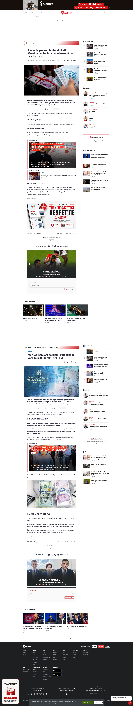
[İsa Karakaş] (86, 402)
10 (49, 276)
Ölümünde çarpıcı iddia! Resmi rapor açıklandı (98, 165)
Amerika (54, 655)
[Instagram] (40, 694)
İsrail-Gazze (55, 659)
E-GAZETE (94, 646)
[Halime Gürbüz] (86, 118)
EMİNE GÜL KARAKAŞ (34, 536)
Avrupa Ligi (45, 659)
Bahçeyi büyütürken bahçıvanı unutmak (98, 126)
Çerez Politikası (106, 700)
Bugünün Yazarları (26, 669)
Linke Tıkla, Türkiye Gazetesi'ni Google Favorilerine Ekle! (43, 43)
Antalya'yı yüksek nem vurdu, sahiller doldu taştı (98, 188)
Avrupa (54, 654)
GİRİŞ (107, 12)
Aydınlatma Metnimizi (59, 703)
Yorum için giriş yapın (69, 289)
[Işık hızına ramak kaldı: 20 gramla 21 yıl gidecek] (86, 184)
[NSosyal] (58, 246)
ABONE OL (101, 646)
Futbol (44, 652)
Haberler (34, 674)
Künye (44, 672)
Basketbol (45, 660)
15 (57, 276)
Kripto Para (35, 659)
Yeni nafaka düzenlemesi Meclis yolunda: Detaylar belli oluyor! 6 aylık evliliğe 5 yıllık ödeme (99, 173)
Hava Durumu (65, 654)
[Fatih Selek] (86, 411)
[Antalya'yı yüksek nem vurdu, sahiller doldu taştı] (86, 191)
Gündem (24, 650)
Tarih (74, 657)
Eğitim (24, 654)
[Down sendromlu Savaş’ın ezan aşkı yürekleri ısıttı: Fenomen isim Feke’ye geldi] (90, 54)
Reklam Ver (45, 679)
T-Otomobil (35, 662)
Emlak (34, 660)
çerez (53, 701)
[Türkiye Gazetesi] (66, 14)
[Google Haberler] (64, 246)
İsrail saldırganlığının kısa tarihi (97, 104)
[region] (66, 702)
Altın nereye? (92, 111)
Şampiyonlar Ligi (46, 657)
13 (54, 276)
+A (57, 109)
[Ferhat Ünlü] (86, 103)
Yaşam (64, 650)
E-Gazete (28, 12)
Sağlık (64, 652)
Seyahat (64, 657)
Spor (44, 650)
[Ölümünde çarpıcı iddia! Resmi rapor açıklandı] (86, 168)
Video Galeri (35, 677)
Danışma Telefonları (47, 676)
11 (51, 276)
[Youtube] (37, 694)
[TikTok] (44, 694)
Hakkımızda (45, 669)
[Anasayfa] (27, 646)
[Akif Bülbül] (86, 418)
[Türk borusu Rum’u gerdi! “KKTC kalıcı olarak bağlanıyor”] (90, 351)
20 (65, 276)
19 (63, 276)
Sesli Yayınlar (85, 654)
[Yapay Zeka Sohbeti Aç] (130, 703)
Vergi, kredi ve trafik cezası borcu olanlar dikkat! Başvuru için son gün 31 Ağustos (100, 473)
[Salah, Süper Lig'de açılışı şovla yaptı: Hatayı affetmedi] (90, 79)
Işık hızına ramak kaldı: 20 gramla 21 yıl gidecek (99, 181)
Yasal (44, 677)
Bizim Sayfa (85, 650)
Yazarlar (24, 667)
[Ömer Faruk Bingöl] (86, 111)
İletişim (44, 671)
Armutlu (91, 118)
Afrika (54, 657)
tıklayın (96, 141)
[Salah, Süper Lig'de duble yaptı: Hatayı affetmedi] (86, 483)
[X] (49, 246)
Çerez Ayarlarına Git (99, 702)
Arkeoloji (74, 654)
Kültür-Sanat (75, 650)
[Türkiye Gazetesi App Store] (57, 670)
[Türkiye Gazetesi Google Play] (57, 674)
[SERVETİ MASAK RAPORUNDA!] (86, 468)
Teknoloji (35, 671)
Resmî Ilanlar (35, 672)
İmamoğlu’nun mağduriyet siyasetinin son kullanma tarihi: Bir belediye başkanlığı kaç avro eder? (98, 95)
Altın (34, 654)
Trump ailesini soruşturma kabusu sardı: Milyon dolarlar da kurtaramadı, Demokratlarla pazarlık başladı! (99, 157)
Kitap (74, 655)
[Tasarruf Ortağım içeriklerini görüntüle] (35, 16)
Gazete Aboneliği (36, 12)
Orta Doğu (55, 652)
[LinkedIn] (55, 246)
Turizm (34, 664)
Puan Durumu (45, 654)
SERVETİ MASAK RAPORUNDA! (99, 464)
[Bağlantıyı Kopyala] (68, 60)
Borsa (34, 652)
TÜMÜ (67, 276)
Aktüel (64, 659)
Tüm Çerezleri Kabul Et (87, 702)
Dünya (54, 650)
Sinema (74, 652)
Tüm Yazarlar (25, 671)
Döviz (34, 655)
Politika (24, 652)
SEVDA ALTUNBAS (33, 198)
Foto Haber (35, 676)
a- (54, 109)
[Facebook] (31, 233)
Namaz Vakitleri (86, 652)
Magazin (34, 669)
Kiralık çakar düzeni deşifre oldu (97, 411)
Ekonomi (30, 47)
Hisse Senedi (35, 657)
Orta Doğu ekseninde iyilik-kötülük (97, 418)
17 (60, 276)
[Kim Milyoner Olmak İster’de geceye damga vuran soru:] (90, 366)
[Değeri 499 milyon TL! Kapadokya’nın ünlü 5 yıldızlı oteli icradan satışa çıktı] (90, 61)
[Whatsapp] (64, 60)
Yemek (64, 655)
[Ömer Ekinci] (86, 126)
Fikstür (44, 655)
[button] (74, 264)
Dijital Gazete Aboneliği (46, 12)
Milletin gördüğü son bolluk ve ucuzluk (98, 395)
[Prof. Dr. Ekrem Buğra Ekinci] (86, 395)
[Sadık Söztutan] (86, 426)
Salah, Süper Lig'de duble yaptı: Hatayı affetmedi (99, 481)
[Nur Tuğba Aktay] (86, 93)
